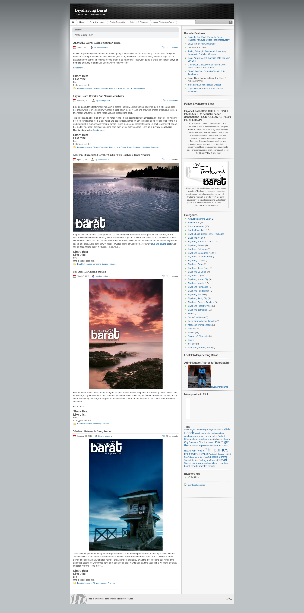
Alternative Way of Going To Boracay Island (96, 42)
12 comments (172, 47)
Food (190, 313)
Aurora (221, 429)
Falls (211, 442)
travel (222, 460)
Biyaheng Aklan (115, 88)
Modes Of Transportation (134, 88)
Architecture (194, 222)
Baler (228, 429)
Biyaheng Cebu (195, 264)
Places (191, 332)
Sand (197, 457)
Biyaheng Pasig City (197, 298)
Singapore (213, 457)
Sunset (187, 460)
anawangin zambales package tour (201, 429)
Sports (191, 340)
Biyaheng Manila (196, 283)
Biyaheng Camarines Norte (201, 253)
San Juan (204, 457)
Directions (203, 442)
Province (203, 454)
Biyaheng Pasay (196, 294)
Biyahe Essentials (117, 22)
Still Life (192, 344)
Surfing (202, 460)
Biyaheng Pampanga (198, 287)
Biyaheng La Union (101, 424)
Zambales (197, 463)
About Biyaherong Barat (163, 22)
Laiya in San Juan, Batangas (202, 44)
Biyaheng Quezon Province (104, 264)
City (186, 442)
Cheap (188, 439)
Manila (224, 445)
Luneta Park (208, 446)
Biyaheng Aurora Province (104, 583)
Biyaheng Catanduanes (199, 256)
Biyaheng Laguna (196, 275)
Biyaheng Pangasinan (198, 291)
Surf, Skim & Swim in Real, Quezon (204, 85)
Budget (221, 436)
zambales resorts (206, 466)
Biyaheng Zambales (150, 147)
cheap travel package (202, 439)
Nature (187, 450)
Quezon (220, 454)
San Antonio (189, 457)
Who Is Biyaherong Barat (200, 347)
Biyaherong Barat (91, 10)
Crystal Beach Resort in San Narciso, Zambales (98, 95)
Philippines (216, 450)
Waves (187, 463)
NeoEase (129, 599)
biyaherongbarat (101, 47)
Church (226, 439)
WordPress (79, 599)
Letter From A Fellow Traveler (202, 321)
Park (193, 450)
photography (191, 453)
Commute (193, 442)
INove (119, 599)
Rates (228, 454)
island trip (197, 445)
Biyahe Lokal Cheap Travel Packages (125, 147)
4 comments (172, 101)
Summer (223, 456)
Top (230, 599)
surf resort (212, 460)
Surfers (194, 460)
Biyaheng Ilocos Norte (198, 268)
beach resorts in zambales (207, 433)
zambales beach (211, 463)
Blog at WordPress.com (98, 599)
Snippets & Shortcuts (139, 22)
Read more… (79, 68)
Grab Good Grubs (196, 317)
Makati (217, 445)
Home (74, 22)
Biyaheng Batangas (197, 249)
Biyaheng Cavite (196, 260)
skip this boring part (161, 244)
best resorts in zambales (205, 436)
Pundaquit (212, 454)
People (191, 328)
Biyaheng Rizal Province (200, 306)
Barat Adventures (97, 22)
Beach (189, 433)
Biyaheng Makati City (198, 279)
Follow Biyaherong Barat (199, 103)
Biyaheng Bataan (196, 245)
